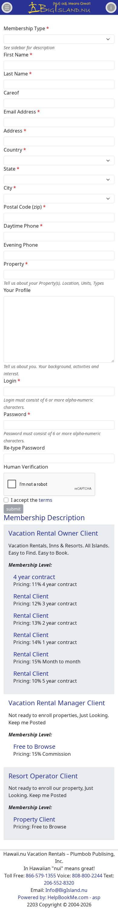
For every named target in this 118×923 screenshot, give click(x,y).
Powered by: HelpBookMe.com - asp (59, 897)
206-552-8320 (59, 883)
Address (15, 130)
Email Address (22, 111)
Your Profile (17, 290)
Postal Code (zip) (25, 207)
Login (12, 380)
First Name (18, 54)
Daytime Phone (23, 226)
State (11, 168)
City (10, 187)
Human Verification (26, 466)
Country (15, 149)
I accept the (31, 500)
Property (16, 264)
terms (45, 500)
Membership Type (26, 28)
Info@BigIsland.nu (66, 890)
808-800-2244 (87, 875)
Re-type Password (24, 447)
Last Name (18, 73)
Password (17, 414)
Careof (11, 92)
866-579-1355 (41, 875)
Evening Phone (21, 245)
